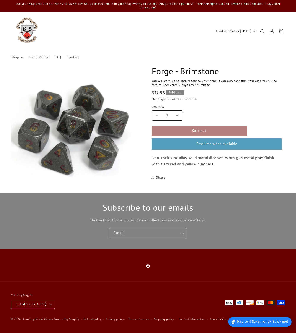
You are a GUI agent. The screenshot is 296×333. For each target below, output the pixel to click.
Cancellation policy (222, 319)
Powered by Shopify (66, 319)
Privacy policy (115, 319)
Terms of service (139, 319)
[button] (16, 57)
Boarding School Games (37, 319)
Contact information (192, 319)
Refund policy (92, 319)
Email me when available (216, 144)
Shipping (158, 99)
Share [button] (160, 178)
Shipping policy (164, 319)
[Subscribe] (182, 233)
